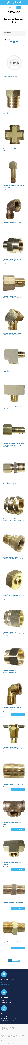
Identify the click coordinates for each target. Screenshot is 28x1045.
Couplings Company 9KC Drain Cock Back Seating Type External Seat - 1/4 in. (14, 748)
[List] (14, 42)
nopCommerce (17, 1043)
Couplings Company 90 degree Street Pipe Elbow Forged (13, 708)
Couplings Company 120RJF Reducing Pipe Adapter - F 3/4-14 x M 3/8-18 (13, 297)
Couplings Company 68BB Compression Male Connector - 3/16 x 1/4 (13, 482)
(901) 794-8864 (7, 1002)
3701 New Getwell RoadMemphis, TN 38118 (7, 983)
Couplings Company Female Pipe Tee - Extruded (13, 863)
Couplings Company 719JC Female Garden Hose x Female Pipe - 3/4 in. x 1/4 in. (14, 595)
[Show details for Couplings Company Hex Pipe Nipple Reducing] (14, 927)
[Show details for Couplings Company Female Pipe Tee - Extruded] (14, 849)
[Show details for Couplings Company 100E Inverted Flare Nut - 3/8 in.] (14, 98)
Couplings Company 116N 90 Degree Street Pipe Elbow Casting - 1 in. (12, 223)
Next (18, 960)
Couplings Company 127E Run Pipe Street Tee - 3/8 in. (14, 370)
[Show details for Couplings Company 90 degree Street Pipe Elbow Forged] (14, 693)
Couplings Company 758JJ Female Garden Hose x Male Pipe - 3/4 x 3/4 (12, 671)
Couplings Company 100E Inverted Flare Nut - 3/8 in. (13, 112)
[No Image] (17, 42)
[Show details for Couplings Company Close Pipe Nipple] (14, 770)
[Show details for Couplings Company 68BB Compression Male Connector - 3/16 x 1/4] (14, 468)
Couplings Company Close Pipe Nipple (13, 784)
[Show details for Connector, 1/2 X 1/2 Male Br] (14, 63)
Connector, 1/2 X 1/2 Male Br (10, 76)
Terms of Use (12, 1037)
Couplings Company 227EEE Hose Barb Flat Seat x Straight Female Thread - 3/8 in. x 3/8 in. (13, 445)
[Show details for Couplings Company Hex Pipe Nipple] (14, 889)
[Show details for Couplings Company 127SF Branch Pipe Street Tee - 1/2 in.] (14, 393)
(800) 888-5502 (9, 1001)
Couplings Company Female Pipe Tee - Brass (13, 823)
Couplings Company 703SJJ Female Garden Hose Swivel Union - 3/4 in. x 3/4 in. (14, 520)
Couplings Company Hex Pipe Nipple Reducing (13, 941)
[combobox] (14, 39)
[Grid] (11, 42)
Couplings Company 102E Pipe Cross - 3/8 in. (13, 149)
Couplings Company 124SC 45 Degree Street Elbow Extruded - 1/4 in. (13, 334)
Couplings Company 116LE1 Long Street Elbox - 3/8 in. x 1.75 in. (13, 186)
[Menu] (2, 7)
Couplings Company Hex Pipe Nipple (13, 902)
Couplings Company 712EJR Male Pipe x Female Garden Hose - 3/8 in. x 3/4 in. (13, 558)
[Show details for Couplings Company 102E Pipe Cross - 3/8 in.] (14, 135)
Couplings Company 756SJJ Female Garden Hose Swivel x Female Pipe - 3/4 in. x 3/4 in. (13, 634)
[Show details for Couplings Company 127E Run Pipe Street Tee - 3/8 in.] (14, 356)
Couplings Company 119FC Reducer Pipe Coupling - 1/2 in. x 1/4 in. (13, 260)
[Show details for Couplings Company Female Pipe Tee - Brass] (14, 809)
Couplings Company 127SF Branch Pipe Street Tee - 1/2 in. (13, 407)
